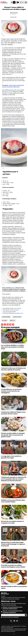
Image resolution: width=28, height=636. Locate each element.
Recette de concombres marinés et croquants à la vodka (12, 522)
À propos (3, 596)
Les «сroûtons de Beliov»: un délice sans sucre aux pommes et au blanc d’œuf (12, 346)
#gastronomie (6, 316)
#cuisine (4, 320)
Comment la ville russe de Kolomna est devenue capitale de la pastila (13, 369)
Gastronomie (13, 17)
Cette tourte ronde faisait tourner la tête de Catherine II (13, 86)
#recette (12, 320)
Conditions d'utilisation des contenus (10, 599)
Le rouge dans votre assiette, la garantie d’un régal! (11, 457)
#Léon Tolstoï (17, 316)
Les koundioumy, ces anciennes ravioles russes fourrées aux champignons (11, 390)
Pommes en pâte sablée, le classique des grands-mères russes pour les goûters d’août (13, 434)
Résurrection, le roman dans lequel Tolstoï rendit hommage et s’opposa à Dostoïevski (13, 544)
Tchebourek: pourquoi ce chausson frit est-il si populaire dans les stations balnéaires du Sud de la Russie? (13, 478)
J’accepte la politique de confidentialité (11, 617)
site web (21, 313)
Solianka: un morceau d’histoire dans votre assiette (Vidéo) (13, 501)
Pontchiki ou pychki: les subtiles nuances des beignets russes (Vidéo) (13, 566)
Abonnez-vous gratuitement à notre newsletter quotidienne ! (12, 611)
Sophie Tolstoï (8, 91)
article (13, 287)
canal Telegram (17, 308)
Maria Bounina (14, 12)
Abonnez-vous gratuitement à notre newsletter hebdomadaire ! (12, 607)
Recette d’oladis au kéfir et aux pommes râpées (14, 587)
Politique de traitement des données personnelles (13, 597)
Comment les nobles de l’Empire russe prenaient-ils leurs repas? (13, 413)
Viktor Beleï (15, 121)
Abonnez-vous (8, 601)
